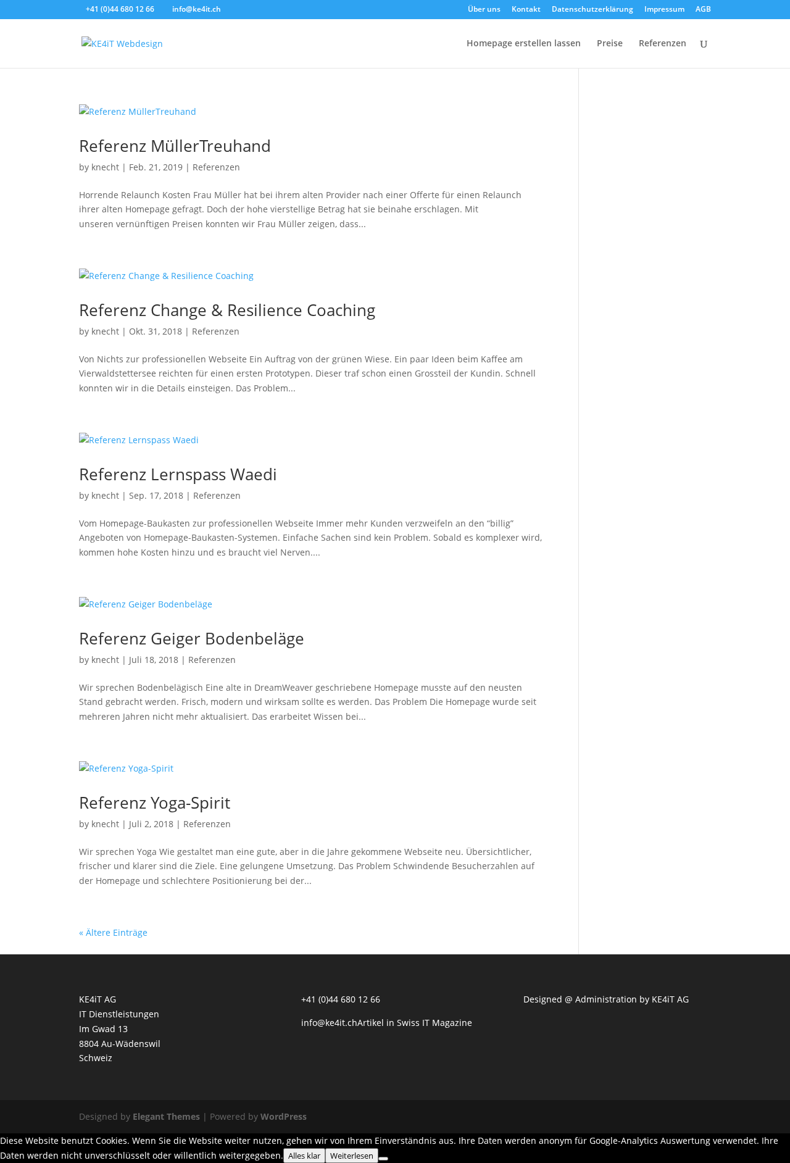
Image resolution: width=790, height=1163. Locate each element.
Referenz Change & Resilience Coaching (227, 310)
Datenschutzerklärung (592, 10)
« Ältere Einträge (113, 932)
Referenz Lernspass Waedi (178, 474)
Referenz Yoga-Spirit (154, 802)
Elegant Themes (166, 1116)
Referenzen (662, 44)
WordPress (283, 1116)
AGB (703, 10)
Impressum (664, 10)
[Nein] (383, 1159)
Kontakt (526, 10)
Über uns (484, 10)
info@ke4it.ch (329, 1022)
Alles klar (304, 1155)
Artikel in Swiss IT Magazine (414, 1022)
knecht (105, 167)
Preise (610, 44)
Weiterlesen (351, 1155)
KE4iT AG (670, 999)
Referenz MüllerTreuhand (175, 146)
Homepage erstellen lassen (524, 44)
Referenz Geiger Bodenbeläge (191, 638)
